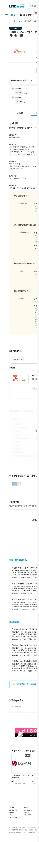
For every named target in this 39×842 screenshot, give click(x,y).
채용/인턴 (14, 15)
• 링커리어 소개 (13, 810)
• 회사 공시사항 (13, 817)
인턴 (14, 21)
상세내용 (20, 113)
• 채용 (10, 815)
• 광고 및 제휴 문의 (28, 810)
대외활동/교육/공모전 (27, 15)
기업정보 (27, 21)
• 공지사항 (11, 812)
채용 (20, 21)
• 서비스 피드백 (27, 815)
